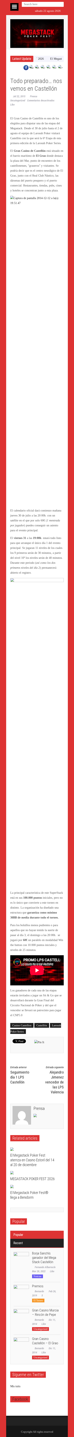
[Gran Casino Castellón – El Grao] (21, 1345)
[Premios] (21, 1292)
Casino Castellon (21, 1025)
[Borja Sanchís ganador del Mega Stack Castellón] (21, 1259)
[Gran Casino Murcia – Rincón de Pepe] (21, 1316)
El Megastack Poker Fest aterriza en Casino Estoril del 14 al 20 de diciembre (32, 1160)
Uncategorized (17, 100)
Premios (37, 1286)
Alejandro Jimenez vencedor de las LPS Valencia (54, 1080)
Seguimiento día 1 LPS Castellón (19, 1075)
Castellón (41, 1025)
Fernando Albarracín (45, 1267)
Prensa (33, 96)
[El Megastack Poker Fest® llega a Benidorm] (33, 1186)
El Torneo (38, 1300)
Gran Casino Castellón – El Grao (45, 1341)
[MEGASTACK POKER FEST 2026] (33, 1172)
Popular (18, 1235)
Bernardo (39, 1291)
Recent (18, 1243)
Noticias (38, 1276)
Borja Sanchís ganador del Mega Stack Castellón (44, 1257)
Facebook (20, 1399)
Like (52, 1271)
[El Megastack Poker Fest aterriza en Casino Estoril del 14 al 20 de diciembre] (33, 1149)
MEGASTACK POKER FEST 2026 (32, 1179)
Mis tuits (15, 1386)
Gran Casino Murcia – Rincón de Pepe (45, 1312)
